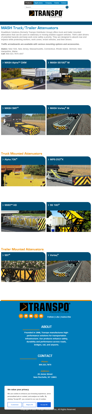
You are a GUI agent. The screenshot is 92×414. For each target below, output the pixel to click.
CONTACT (45, 356)
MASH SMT (12, 108)
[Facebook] (41, 316)
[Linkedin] (26, 316)
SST (7, 255)
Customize (15, 405)
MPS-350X (56, 159)
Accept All (44, 405)
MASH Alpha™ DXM (15, 62)
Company (49, 3)
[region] (29, 397)
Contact (64, 3)
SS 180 (55, 205)
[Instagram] (21, 316)
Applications (39, 3)
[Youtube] (31, 316)
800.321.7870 (45, 365)
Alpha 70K (11, 159)
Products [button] (28, 3)
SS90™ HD (11, 205)
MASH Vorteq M (59, 108)
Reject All (29, 405)
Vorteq (54, 255)
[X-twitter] (36, 316)
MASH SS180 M (60, 62)
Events (57, 3)
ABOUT (46, 327)
